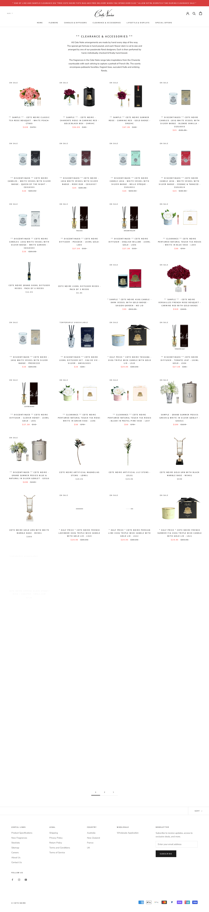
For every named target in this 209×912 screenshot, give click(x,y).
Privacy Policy (56, 837)
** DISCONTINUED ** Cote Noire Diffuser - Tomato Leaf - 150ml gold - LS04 (180, 360)
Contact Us (16, 862)
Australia (91, 832)
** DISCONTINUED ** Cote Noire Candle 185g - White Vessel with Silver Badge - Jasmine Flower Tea (29, 764)
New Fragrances (19, 837)
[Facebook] (12, 879)
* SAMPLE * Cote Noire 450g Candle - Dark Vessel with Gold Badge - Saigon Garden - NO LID (129, 302)
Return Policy (55, 842)
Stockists (15, 842)
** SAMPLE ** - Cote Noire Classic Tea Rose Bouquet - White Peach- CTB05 (29, 120)
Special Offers (163, 23)
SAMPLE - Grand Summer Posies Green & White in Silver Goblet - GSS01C (180, 417)
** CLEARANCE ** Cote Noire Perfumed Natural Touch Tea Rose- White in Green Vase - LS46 (79, 417)
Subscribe (166, 854)
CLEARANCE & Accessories (107, 23)
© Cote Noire (18, 903)
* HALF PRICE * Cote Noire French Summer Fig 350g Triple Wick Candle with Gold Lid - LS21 (180, 533)
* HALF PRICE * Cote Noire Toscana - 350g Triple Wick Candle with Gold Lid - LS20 (129, 360)
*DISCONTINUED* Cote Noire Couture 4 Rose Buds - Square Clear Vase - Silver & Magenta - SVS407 (79, 645)
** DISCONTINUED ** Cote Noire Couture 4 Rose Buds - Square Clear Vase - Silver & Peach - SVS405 (29, 645)
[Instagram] (19, 879)
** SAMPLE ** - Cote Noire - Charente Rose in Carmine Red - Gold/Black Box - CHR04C (79, 120)
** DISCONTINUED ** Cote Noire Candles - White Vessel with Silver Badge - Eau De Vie (79, 706)
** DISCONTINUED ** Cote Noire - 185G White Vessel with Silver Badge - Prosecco (29, 360)
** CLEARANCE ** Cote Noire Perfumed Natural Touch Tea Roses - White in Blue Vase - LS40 (179, 241)
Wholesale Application (128, 832)
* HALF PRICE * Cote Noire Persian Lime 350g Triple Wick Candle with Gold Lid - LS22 (129, 533)
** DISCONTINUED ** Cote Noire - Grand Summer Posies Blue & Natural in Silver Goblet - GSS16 (29, 475)
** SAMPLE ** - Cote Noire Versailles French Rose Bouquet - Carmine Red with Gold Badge (180, 302)
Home (40, 23)
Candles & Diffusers (75, 23)
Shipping (53, 832)
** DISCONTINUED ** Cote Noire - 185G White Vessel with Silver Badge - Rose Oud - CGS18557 (79, 181)
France (90, 842)
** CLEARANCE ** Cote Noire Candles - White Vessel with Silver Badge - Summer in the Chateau (179, 706)
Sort (198, 811)
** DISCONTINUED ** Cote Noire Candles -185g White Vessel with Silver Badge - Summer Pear (79, 766)
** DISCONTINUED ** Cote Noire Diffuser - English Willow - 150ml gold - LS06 (130, 241)
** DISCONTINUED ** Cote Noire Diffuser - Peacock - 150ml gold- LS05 (79, 241)
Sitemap (15, 847)
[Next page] (113, 792)
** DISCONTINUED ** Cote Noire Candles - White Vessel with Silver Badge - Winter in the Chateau (129, 706)
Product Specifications (21, 832)
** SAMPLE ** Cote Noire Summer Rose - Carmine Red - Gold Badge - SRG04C (129, 120)
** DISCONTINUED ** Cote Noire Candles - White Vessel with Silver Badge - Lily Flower (29, 706)
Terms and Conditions (59, 847)
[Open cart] (200, 13)
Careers (15, 852)
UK (88, 847)
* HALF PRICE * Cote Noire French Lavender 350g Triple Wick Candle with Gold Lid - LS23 (79, 533)
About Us (15, 857)
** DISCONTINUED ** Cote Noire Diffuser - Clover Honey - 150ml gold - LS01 (29, 417)
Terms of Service (57, 852)
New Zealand (93, 837)
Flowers (53, 23)
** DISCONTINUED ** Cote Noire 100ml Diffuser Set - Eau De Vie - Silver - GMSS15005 (79, 360)
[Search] (194, 13)
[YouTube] (26, 879)
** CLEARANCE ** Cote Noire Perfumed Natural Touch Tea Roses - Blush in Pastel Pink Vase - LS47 (129, 417)
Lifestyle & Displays (138, 23)
